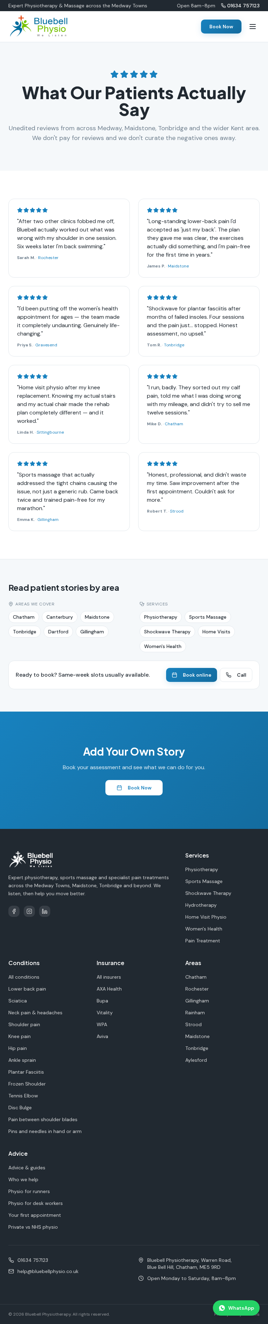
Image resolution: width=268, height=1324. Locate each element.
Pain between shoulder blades (42, 1119)
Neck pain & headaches (35, 1012)
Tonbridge (174, 345)
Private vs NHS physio (33, 1227)
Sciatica (17, 1001)
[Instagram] (29, 911)
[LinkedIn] (44, 911)
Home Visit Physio (205, 917)
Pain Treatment (202, 940)
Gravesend (46, 345)
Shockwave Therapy (167, 631)
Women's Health (162, 646)
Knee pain (19, 1036)
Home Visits (216, 631)
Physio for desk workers (35, 1203)
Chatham (174, 424)
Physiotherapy (160, 617)
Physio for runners (29, 1191)
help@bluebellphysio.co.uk (48, 1271)
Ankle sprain (22, 1060)
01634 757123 (243, 5)
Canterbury (59, 617)
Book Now (221, 26)
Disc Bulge (20, 1107)
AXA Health (109, 989)
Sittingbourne (50, 432)
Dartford (58, 631)
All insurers (109, 977)
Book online (197, 675)
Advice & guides (26, 1167)
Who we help (23, 1179)
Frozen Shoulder (27, 1084)
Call (241, 675)
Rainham (195, 1012)
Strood (177, 511)
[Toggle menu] (253, 27)
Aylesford (196, 1060)
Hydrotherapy (201, 905)
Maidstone (178, 266)
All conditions (23, 977)
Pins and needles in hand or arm (45, 1131)
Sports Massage (207, 617)
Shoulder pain (24, 1024)
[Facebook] (14, 911)
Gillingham (48, 519)
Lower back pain (27, 989)
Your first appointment (34, 1215)
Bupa (102, 1001)
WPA (102, 1024)
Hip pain (17, 1048)
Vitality (105, 1012)
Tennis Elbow (23, 1096)
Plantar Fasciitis (26, 1072)
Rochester (48, 257)
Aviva (102, 1036)
